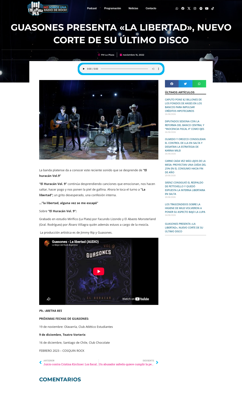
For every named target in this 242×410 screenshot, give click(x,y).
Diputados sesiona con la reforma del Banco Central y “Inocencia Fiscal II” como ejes (184, 125)
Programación (112, 8)
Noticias (133, 8)
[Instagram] (195, 8)
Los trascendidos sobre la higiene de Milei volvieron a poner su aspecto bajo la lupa (185, 208)
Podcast (92, 8)
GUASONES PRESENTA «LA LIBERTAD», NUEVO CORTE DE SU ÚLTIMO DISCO (184, 227)
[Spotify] (201, 8)
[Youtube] (207, 8)
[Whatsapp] (177, 8)
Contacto (151, 8)
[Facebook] (183, 8)
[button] (172, 83)
